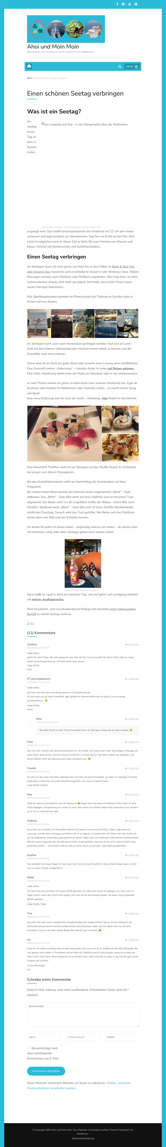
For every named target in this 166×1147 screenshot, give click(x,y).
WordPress (82, 1133)
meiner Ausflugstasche (47, 599)
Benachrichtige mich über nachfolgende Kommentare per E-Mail (42, 1053)
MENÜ (129, 66)
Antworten (134, 644)
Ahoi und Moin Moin (53, 47)
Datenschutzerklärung (83, 1138)
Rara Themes (110, 1129)
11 (32, 624)
